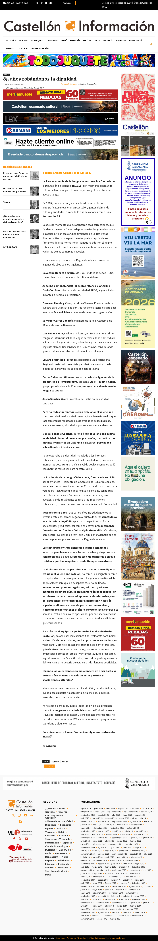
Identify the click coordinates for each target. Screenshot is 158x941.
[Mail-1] (50, 3)
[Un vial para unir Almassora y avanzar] (34, 191)
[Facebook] (33, 3)
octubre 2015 (132, 893)
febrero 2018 (134, 873)
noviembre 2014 (88, 903)
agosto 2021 (103, 847)
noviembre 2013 (117, 909)
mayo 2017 (139, 880)
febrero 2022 (135, 841)
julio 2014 (147, 903)
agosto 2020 (135, 854)
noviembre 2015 (116, 893)
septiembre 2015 (88, 896)
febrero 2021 (110, 851)
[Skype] (20, 821)
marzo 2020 (122, 857)
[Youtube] (46, 3)
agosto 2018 (134, 870)
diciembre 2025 (114, 812)
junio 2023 (128, 831)
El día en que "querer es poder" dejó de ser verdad (15, 176)
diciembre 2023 (100, 828)
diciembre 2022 (139, 834)
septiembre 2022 (119, 838)
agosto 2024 (135, 821)
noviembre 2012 (87, 919)
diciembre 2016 (138, 883)
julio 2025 (116, 815)
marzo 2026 (147, 808)
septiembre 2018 (119, 870)
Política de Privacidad (76, 938)
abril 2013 (85, 916)
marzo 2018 (121, 873)
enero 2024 (86, 828)
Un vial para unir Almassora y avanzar (15, 190)
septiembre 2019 (88, 864)
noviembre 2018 (87, 870)
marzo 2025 (97, 818)
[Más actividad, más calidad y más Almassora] (34, 234)
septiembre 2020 (119, 854)
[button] (151, 44)
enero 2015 (124, 899)
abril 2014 (109, 906)
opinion (65, 761)
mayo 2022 (97, 841)
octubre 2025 (146, 812)
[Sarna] (34, 204)
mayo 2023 (141, 831)
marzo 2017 (97, 883)
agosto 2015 (103, 896)
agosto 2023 (103, 831)
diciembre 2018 (138, 867)
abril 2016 (109, 890)
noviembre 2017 (116, 877)
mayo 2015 (139, 896)
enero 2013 (124, 916)
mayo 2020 (98, 857)
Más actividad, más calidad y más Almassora (14, 234)
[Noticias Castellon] (79, 25)
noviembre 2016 (87, 886)
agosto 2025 (103, 815)
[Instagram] (41, 3)
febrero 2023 (111, 834)
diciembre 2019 (100, 860)
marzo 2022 (122, 841)
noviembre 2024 (88, 821)
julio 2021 (115, 847)
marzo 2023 (97, 834)
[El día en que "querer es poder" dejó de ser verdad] (34, 175)
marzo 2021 (97, 851)
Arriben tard (10, 247)
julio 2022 (147, 838)
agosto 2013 (103, 912)
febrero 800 (115, 919)
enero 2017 (124, 883)
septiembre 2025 (88, 815)
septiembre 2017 (88, 880)
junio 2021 (127, 847)
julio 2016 (147, 886)
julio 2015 (115, 896)
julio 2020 (148, 854)
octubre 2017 (132, 877)
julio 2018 (147, 870)
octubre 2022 (103, 838)
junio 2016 (85, 890)
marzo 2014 (122, 906)
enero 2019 (124, 867)
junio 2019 (127, 864)
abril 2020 (110, 857)
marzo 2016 (121, 890)
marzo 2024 (122, 825)
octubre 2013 (132, 909)
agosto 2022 (134, 838)
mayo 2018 (97, 873)
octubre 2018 (103, 870)
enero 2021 (124, 851)
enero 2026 (99, 812)
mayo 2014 (97, 906)
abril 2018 (109, 873)
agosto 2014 (134, 903)
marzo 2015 (97, 899)
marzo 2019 (97, 867)
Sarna (6, 202)
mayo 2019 (139, 864)
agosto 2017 (103, 880)
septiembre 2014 (119, 903)
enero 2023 (125, 834)
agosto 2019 (103, 864)
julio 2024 (148, 821)
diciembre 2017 (99, 877)
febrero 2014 (135, 906)
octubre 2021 (132, 844)
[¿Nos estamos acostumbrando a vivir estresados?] (34, 218)
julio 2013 (116, 912)
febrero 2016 (134, 890)
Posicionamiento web (115, 938)
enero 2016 (85, 893)
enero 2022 (85, 844)
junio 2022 (85, 841)
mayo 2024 (98, 825)
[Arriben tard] (34, 249)
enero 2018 (85, 877)
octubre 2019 (132, 860)
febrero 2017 (110, 883)
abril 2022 (109, 841)
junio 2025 (127, 815)
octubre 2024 (103, 821)
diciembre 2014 (138, 899)
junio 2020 (85, 857)
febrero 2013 (110, 916)
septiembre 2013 (88, 912)
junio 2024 (85, 825)
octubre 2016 (103, 886)
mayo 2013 (140, 912)
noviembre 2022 (88, 838)
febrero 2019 (110, 867)
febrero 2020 (136, 857)
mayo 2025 (140, 815)
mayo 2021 (139, 847)
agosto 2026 (86, 808)
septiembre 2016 (119, 886)
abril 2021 (85, 851)
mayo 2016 (97, 890)
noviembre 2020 (88, 854)
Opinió (6, 75)
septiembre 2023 (88, 831)
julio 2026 (98, 808)
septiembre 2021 (88, 847)
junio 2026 (110, 808)
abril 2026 (134, 808)
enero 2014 (85, 909)
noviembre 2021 (116, 844)
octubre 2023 (133, 828)
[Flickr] (31, 815)
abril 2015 (85, 899)
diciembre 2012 (139, 916)
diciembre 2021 (100, 844)
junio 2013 (127, 912)
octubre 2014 (103, 903)
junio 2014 (85, 906)
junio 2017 (127, 880)
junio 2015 (127, 896)
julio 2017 (115, 880)
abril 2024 (110, 825)
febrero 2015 (110, 899)
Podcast (67, 3)
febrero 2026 (86, 812)
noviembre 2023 (117, 828)
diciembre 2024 (139, 818)
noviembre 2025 (131, 812)
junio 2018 (85, 873)
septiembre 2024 (119, 821)
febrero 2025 (110, 818)
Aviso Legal (61, 938)
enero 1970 (102, 919)
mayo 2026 (122, 808)
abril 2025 (85, 818)
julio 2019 (115, 864)
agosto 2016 (134, 886)
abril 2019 (85, 867)
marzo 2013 (97, 916)
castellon (55, 761)
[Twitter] (37, 3)
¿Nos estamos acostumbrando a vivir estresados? (13, 219)
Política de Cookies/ (96, 938)
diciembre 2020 (138, 851)
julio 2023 (116, 831)
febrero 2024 (136, 825)
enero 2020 (86, 860)
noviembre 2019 (117, 860)
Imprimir (50, 766)
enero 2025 (124, 818)
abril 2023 (85, 834)
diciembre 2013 (100, 909)
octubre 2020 (103, 854)
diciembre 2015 (99, 893)
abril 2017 (85, 883)
